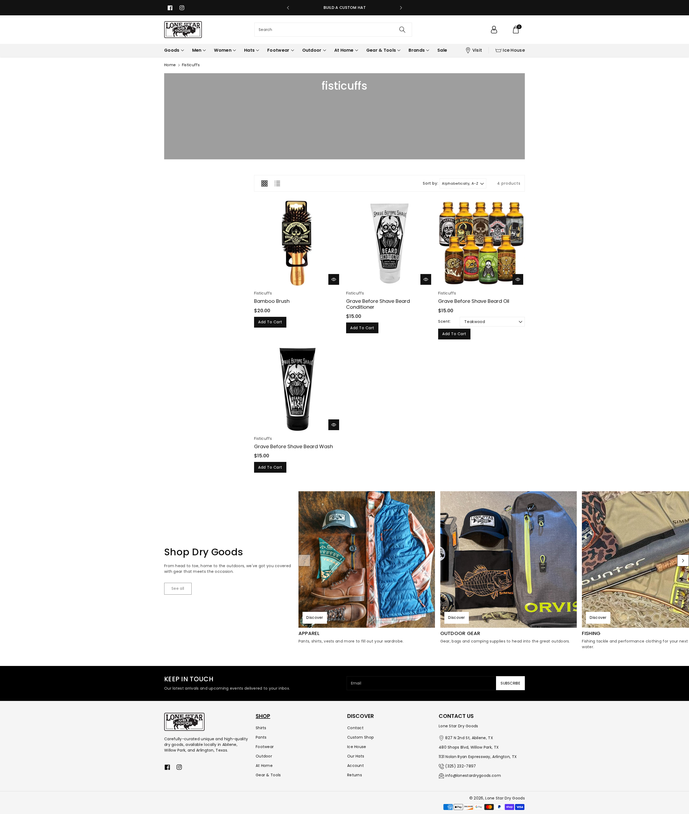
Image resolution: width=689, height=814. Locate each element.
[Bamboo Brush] (297, 243)
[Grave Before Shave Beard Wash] (297, 388)
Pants (261, 737)
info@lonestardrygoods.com (473, 775)
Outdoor (264, 756)
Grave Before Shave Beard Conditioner (378, 304)
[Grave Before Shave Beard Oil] (481, 243)
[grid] (264, 183)
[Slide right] (683, 560)
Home (170, 65)
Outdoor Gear (460, 633)
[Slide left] (304, 560)
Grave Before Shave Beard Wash (293, 446)
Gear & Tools (268, 775)
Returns (354, 775)
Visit (477, 50)
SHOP (263, 716)
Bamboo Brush (272, 301)
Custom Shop (360, 737)
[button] (516, 30)
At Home (264, 765)
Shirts (261, 728)
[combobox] (333, 29)
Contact (355, 728)
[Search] (402, 29)
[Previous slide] (287, 8)
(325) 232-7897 (460, 766)
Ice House (514, 50)
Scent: (444, 321)
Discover (314, 617)
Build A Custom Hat (345, 7)
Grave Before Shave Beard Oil (473, 301)
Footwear (265, 746)
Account (355, 765)
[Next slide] (401, 8)
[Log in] (494, 30)
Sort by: (430, 183)
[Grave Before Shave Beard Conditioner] (389, 243)
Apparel (308, 633)
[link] (178, 589)
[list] (277, 183)
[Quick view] (333, 279)
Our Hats (355, 756)
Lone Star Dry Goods (505, 798)
